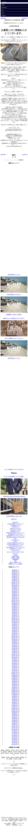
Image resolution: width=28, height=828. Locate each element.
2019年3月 (14, 703)
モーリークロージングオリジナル (15, 551)
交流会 (15, 554)
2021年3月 (14, 667)
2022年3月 (14, 649)
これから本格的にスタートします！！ (14, 338)
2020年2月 (14, 687)
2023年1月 (14, 634)
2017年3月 (14, 739)
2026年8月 (14, 570)
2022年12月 (14, 636)
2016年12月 (14, 744)
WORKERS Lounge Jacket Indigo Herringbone (14, 496)
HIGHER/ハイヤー (15, 531)
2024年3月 (14, 613)
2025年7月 (14, 589)
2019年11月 (14, 691)
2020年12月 (14, 672)
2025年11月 (14, 583)
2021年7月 (14, 661)
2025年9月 (14, 586)
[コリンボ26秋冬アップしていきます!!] (14, 467)
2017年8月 (14, 732)
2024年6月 (14, 609)
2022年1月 (14, 652)
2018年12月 (14, 708)
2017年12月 (14, 726)
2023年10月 (14, 621)
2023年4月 (14, 630)
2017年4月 (14, 738)
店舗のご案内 (15, 556)
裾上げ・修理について (15, 562)
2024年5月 (14, 610)
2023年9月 (14, 622)
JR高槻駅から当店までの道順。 (14, 314)
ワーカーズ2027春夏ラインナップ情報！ (14, 476)
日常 (15, 560)
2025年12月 (14, 582)
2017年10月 (14, 729)
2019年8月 (14, 696)
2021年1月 (14, 670)
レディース (15, 553)
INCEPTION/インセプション (15, 534)
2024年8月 (14, 606)
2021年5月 (14, 664)
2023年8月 (14, 624)
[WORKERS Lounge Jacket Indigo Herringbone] (14, 494)
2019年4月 (14, 702)
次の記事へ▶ (24, 18)
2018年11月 (14, 709)
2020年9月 (14, 676)
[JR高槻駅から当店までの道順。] (14, 312)
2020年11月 (14, 673)
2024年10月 (14, 603)
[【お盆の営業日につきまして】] (14, 514)
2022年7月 (14, 643)
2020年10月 (14, 675)
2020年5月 (14, 682)
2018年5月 (14, 718)
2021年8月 (14, 660)
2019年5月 (14, 700)
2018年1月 (14, 724)
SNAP (15, 541)
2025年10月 (14, 585)
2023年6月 (14, 627)
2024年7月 (14, 607)
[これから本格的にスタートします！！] (14, 336)
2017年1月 (14, 742)
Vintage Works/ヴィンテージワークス (15, 547)
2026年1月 (14, 580)
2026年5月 (14, 574)
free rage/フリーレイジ (15, 528)
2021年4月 (14, 666)
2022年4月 (14, 648)
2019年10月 (14, 693)
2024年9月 (14, 604)
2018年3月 (14, 721)
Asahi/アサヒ (15, 522)
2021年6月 (14, 663)
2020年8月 (14, 678)
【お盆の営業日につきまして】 (14, 516)
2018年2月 (14, 723)
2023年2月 (14, 633)
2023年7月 (14, 625)
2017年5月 (14, 736)
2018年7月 (14, 715)
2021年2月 (14, 669)
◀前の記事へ (3, 18)
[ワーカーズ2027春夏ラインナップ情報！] (14, 474)
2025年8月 (14, 588)
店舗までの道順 (15, 557)
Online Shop (4, 7)
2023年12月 (14, 618)
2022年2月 (14, 651)
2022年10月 (14, 639)
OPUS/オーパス (15, 540)
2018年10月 (14, 711)
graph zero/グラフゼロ (15, 529)
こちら (20, 824)
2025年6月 (14, 591)
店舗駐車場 (15, 559)
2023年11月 (14, 619)
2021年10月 (14, 657)
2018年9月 (14, 712)
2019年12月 (14, 690)
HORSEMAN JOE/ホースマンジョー (15, 532)
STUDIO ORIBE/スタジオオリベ (15, 542)
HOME (3, 4)
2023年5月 (14, 628)
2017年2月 (14, 741)
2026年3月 (14, 577)
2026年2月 (14, 579)
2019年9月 (14, 694)
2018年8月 (14, 714)
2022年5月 (14, 646)
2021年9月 (14, 658)
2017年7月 (14, 733)
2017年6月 (14, 735)
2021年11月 (14, 655)
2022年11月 (14, 637)
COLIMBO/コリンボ (15, 525)
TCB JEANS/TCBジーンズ (15, 545)
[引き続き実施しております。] (14, 292)
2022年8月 (14, 642)
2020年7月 (14, 679)
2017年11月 (14, 727)
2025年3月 (14, 595)
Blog (3, 10)
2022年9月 (14, 640)
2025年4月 (14, 594)
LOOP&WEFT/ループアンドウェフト (15, 535)
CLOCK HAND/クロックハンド (15, 523)
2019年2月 (14, 705)
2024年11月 (14, 601)
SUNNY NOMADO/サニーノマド (15, 544)
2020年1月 (14, 688)
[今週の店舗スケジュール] (14, 272)
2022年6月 (14, 645)
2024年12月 (14, 600)
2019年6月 (14, 699)
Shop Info (3, 15)
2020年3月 (14, 685)
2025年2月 (14, 597)
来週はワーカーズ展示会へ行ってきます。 (14, 318)
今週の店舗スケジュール (14, 274)
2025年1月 (14, 598)
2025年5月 (14, 592)
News (3, 12)
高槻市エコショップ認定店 (15, 563)
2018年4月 (14, 720)
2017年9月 (14, 730)
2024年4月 (14, 612)
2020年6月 (14, 681)
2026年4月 (14, 576)
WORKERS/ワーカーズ (15, 548)
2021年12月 (14, 654)
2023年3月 (14, 631)
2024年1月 (14, 616)
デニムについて (15, 550)
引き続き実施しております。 (14, 294)
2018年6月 (14, 717)
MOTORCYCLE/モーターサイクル (15, 537)
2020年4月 (14, 684)
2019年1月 (14, 706)
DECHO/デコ (15, 526)
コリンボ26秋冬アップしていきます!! (14, 469)
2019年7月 (14, 697)
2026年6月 (14, 573)
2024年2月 (14, 615)
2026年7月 (14, 571)
